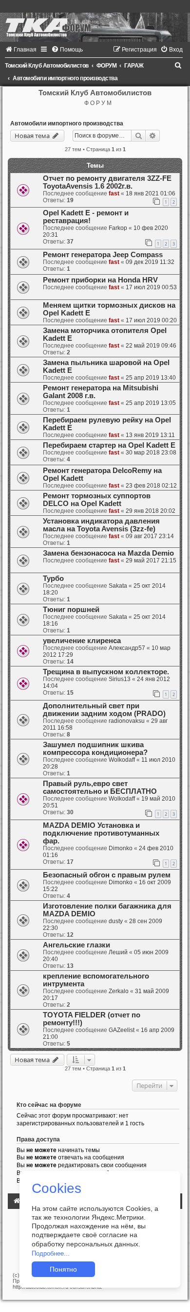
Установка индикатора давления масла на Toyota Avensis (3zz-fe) (101, 525)
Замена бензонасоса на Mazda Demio (108, 553)
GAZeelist (121, 1030)
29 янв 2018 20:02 (150, 510)
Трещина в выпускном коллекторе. (106, 672)
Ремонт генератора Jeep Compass (103, 255)
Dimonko (121, 848)
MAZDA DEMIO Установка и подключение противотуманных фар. (101, 833)
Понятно (63, 1269)
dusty (116, 921)
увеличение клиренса (82, 641)
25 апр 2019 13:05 (151, 403)
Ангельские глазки (76, 945)
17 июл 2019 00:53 (151, 287)
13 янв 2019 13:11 (150, 435)
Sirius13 (120, 679)
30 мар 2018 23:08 (151, 452)
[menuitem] (21, 49)
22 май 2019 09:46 (151, 345)
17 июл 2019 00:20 (151, 320)
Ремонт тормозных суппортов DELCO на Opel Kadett (97, 499)
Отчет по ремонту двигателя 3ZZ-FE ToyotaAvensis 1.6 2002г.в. (107, 182)
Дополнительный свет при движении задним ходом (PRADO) (104, 709)
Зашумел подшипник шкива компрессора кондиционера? (95, 748)
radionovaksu (127, 720)
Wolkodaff (122, 759)
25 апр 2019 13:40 (151, 377)
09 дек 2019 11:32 (150, 262)
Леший (118, 952)
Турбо (53, 578)
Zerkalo (119, 991)
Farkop (118, 228)
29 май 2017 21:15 (151, 560)
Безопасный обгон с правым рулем (107, 875)
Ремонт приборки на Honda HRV (100, 280)
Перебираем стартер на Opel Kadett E (109, 445)
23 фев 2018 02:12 (151, 485)
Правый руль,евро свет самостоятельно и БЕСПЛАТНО (100, 787)
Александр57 (127, 648)
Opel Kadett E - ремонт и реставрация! (86, 217)
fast (114, 193)
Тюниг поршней (71, 609)
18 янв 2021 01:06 (150, 193)
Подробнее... (51, 1253)
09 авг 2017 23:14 (150, 536)
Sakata (118, 585)
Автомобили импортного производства (66, 123)
